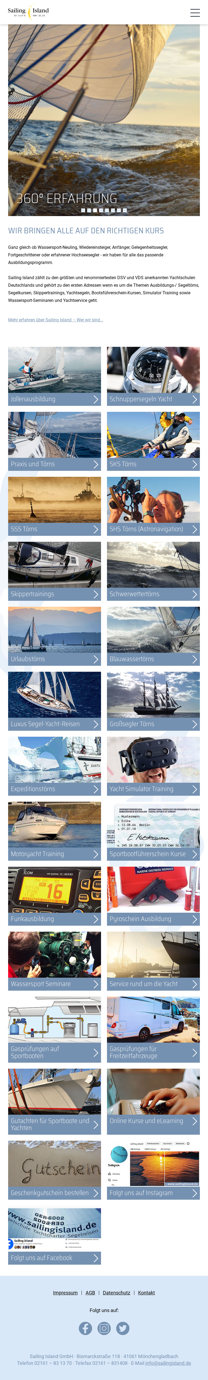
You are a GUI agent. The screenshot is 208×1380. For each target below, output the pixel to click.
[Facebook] (85, 1333)
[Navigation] (195, 13)
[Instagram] (104, 1333)
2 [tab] (89, 210)
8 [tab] (125, 210)
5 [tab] (107, 210)
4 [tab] (101, 210)
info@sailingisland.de (168, 1363)
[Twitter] (122, 1333)
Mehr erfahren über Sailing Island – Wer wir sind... (55, 319)
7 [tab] (119, 210)
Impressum (65, 1293)
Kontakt (146, 1293)
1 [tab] (83, 210)
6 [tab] (113, 210)
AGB (90, 1293)
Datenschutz (116, 1293)
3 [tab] (95, 210)
